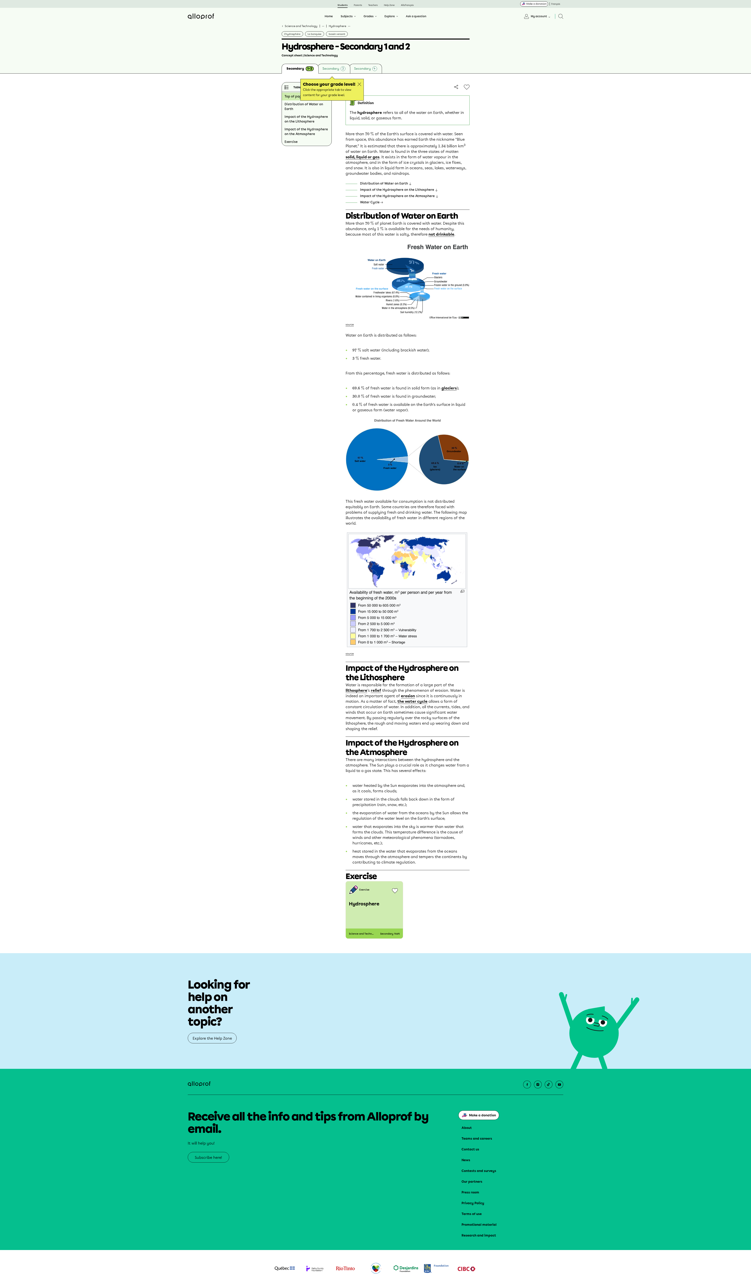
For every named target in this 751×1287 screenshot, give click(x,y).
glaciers (449, 388)
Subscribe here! (208, 1157)
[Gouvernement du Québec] (284, 1268)
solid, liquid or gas (362, 157)
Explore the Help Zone (212, 1038)
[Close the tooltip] (359, 84)
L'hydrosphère (292, 34)
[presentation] (369, 134)
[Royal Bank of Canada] (436, 1268)
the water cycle (412, 701)
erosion (408, 696)
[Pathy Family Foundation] (315, 1268)
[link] (455, 87)
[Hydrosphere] (374, 909)
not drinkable (441, 234)
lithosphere (356, 690)
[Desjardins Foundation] (406, 1268)
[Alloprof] (201, 16)
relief (376, 690)
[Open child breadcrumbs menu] (349, 26)
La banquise (314, 34)
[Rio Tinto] (345, 1268)
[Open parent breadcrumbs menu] (323, 26)
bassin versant (337, 34)
